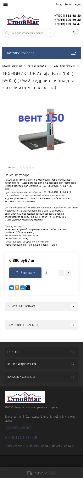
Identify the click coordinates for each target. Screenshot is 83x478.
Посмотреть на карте (18, 427)
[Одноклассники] (17, 287)
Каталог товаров (20, 53)
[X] (27, 287)
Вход (58, 4)
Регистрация (72, 4)
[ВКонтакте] (11, 287)
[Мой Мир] (22, 287)
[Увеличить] (41, 129)
